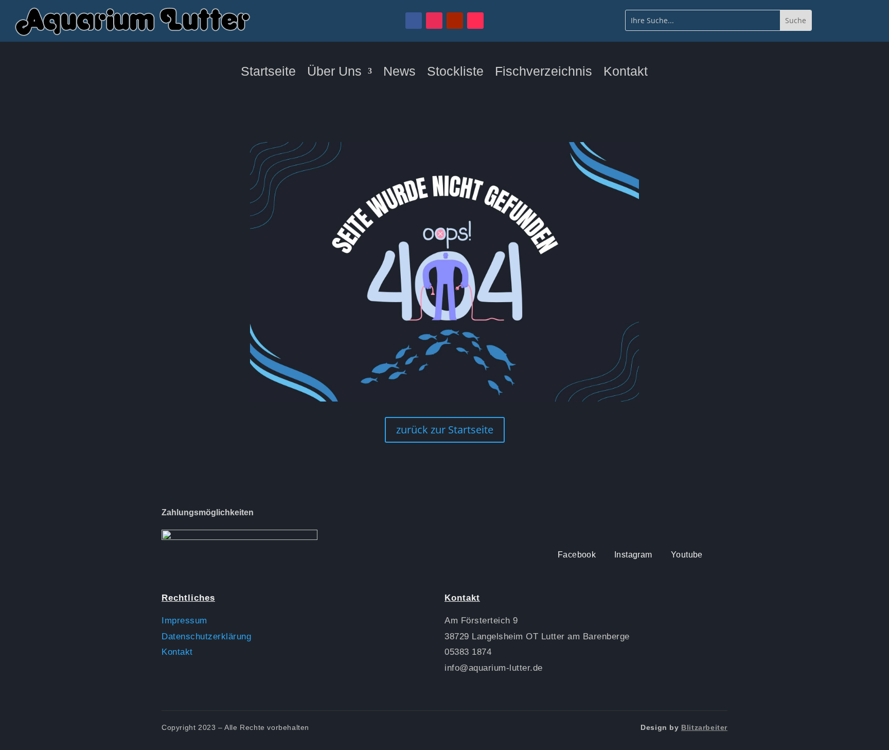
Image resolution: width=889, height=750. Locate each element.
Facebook (577, 554)
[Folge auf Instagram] (434, 20)
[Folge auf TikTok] (475, 20)
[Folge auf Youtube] (455, 20)
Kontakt (625, 72)
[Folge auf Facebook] (413, 20)
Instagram (633, 554)
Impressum (184, 620)
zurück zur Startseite (444, 430)
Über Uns (334, 72)
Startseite (268, 72)
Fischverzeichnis (543, 72)
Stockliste (455, 72)
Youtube (687, 554)
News (399, 72)
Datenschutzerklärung (206, 636)
